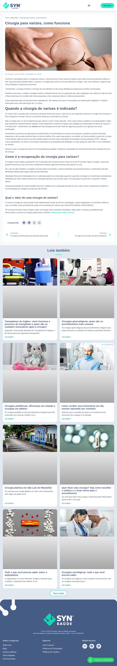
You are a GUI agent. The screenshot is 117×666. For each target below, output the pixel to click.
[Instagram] (84, 646)
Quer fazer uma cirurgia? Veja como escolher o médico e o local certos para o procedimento (86, 490)
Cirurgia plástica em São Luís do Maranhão (28, 487)
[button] (89, 5)
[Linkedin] (98, 646)
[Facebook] (91, 646)
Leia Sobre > (9, 337)
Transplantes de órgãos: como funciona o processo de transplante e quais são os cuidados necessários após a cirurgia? (27, 324)
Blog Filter (14, 18)
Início (7, 18)
